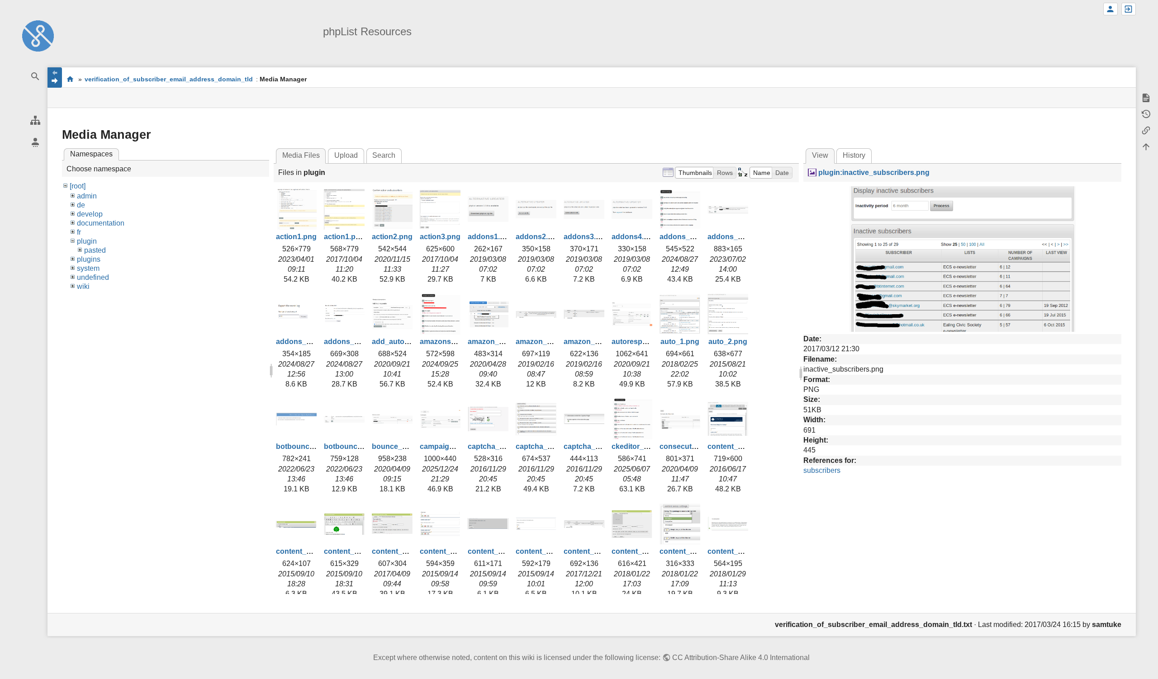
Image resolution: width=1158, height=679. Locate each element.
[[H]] (38, 35)
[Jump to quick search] (35, 76)
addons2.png (538, 236)
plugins (88, 259)
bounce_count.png (404, 446)
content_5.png (349, 551)
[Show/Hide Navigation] (54, 77)
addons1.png (490, 236)
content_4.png (301, 551)
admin (87, 196)
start (70, 79)
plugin (87, 241)
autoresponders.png (647, 341)
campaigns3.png (448, 446)
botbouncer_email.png (315, 446)
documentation (100, 223)
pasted (95, 250)
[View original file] (963, 258)
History (854, 155)
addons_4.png (349, 341)
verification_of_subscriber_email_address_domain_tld (169, 79)
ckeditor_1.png (637, 446)
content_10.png (590, 551)
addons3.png (586, 236)
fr (79, 232)
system (88, 268)
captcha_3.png (589, 446)
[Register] (1110, 9)
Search (383, 155)
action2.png (392, 236)
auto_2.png (727, 341)
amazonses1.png (449, 341)
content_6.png (397, 551)
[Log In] (1128, 9)
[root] (77, 186)
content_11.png (638, 551)
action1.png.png (352, 236)
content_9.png (540, 551)
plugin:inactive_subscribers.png (873, 172)
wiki (83, 286)
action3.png (440, 236)
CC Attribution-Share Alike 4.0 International (741, 657)
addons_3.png (301, 341)
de (81, 205)
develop (90, 214)
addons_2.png (732, 236)
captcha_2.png (541, 446)
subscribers (821, 470)
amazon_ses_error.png (555, 341)
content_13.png (734, 551)
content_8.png (492, 551)
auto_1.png (679, 341)
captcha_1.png (493, 446)
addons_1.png (684, 236)
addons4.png (634, 236)
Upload (346, 155)
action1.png (296, 236)
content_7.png (445, 551)
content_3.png (732, 446)
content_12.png (686, 551)
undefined (93, 277)
